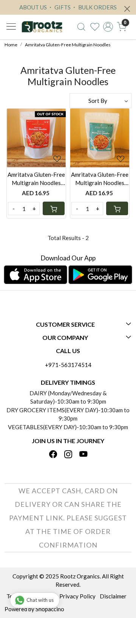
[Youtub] (83, 455)
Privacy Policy (77, 596)
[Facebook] (53, 455)
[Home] (42, 27)
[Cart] (54, 208)
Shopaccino (50, 609)
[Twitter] (68, 455)
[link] (81, 27)
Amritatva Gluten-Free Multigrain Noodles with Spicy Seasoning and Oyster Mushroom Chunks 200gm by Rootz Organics (36, 179)
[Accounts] (108, 27)
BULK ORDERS (97, 7)
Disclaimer (113, 596)
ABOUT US (33, 7)
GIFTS (62, 7)
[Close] (127, 9)
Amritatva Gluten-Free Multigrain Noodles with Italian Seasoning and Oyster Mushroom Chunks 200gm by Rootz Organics (99, 179)
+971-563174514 (68, 364)
